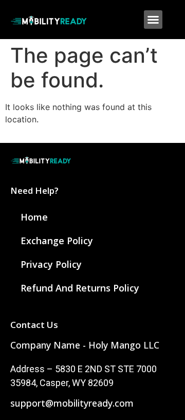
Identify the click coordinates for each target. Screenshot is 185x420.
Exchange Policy (57, 240)
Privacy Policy (51, 264)
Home (34, 217)
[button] (153, 19)
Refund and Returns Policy (80, 288)
